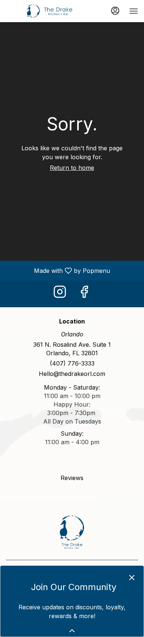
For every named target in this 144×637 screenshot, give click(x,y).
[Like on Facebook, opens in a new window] (84, 293)
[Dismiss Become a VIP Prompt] (132, 577)
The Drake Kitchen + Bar (72, 532)
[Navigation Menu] (134, 11)
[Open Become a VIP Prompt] (72, 630)
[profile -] (115, 10)
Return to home (72, 167)
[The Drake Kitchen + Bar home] (39, 11)
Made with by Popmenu (58, 270)
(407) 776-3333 (72, 363)
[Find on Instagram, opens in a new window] (59, 293)
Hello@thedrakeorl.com (72, 373)
